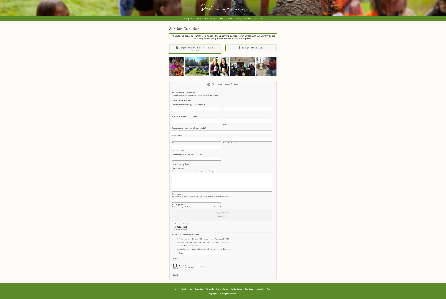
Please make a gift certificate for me (189, 246)
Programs (188, 18)
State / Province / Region (232, 143)
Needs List (260, 289)
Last (224, 112)
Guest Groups (210, 18)
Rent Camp (249, 289)
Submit (175, 275)
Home (176, 289)
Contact (248, 18)
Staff (222, 18)
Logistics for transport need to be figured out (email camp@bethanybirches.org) (204, 249)
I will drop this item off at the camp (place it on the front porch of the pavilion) (203, 242)
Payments (210, 289)
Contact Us (199, 289)
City (173, 143)
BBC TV (258, 18)
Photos (269, 289)
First (173, 112)
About (230, 18)
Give (199, 18)
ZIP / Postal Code (178, 150)
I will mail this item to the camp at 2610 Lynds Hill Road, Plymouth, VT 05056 (203, 239)
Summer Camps (222, 289)
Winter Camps (236, 289)
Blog (239, 18)
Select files (222, 216)
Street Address (177, 135)
